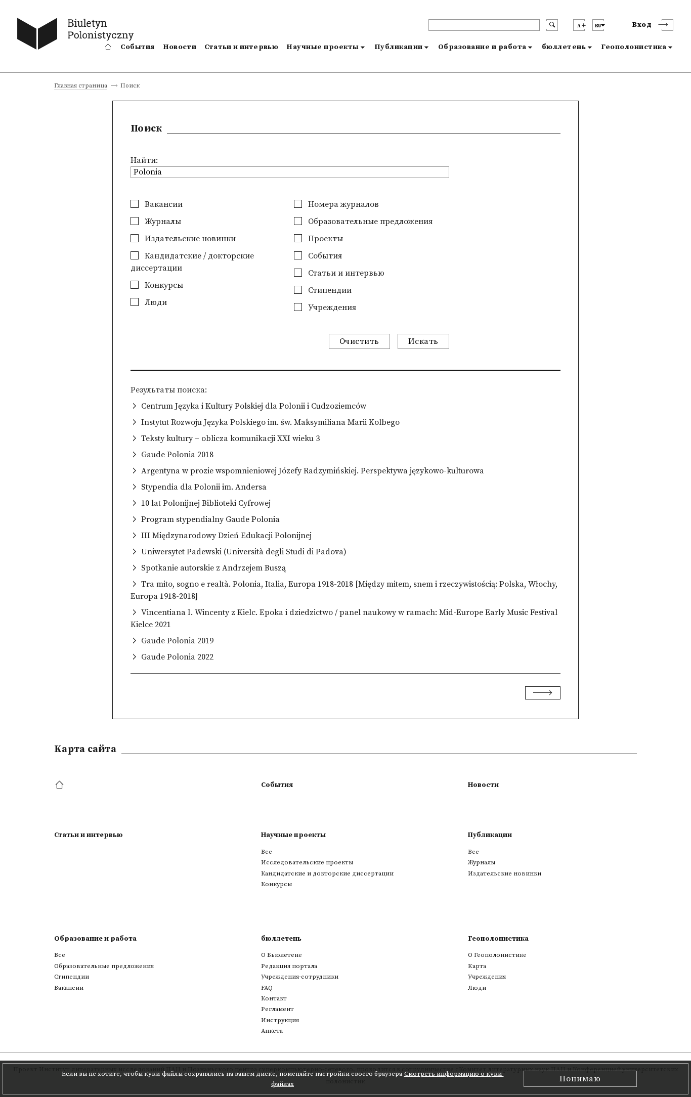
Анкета (272, 1031)
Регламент (277, 1009)
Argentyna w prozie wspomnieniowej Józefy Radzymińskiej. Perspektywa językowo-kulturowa (312, 471)
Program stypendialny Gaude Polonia (210, 519)
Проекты (324, 239)
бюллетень (564, 47)
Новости (179, 47)
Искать (423, 341)
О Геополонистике (497, 955)
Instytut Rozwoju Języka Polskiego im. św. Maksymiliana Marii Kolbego (270, 422)
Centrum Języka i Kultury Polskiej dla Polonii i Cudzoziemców (253, 406)
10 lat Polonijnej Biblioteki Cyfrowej (206, 503)
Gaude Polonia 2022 (177, 657)
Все (266, 852)
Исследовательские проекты (307, 862)
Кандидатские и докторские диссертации (327, 873)
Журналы (162, 221)
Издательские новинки (189, 239)
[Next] (542, 692)
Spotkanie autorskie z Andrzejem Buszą (213, 568)
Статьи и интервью (241, 47)
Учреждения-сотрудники (299, 977)
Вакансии (163, 204)
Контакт (274, 998)
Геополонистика (633, 47)
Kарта (477, 966)
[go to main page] (78, 35)
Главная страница (80, 86)
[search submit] (552, 25)
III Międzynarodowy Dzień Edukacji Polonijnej (226, 536)
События (137, 47)
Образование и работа (482, 47)
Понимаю (580, 1079)
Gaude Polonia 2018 (177, 455)
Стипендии (329, 290)
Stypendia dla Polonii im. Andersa (204, 487)
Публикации (398, 47)
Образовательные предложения (369, 221)
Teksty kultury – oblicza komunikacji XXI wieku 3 (230, 438)
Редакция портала (289, 966)
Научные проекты (322, 47)
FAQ (267, 988)
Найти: (144, 160)
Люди (155, 302)
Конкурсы (163, 285)
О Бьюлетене (281, 955)
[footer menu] (60, 785)
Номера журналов (342, 204)
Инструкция (280, 1020)
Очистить (359, 341)
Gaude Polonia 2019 (177, 641)
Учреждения (331, 307)
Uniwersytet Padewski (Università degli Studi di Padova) (244, 552)
